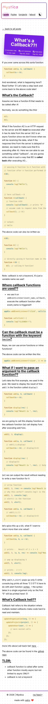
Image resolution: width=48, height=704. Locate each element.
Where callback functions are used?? (21, 286)
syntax (26, 587)
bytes (14, 14)
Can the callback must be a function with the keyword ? (22, 335)
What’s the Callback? (18, 95)
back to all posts (13, 29)
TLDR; (6, 661)
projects (23, 14)
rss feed (37, 694)
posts (6, 14)
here (34, 646)
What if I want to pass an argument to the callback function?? (20, 371)
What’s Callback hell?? (19, 599)
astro (27, 700)
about (32, 14)
